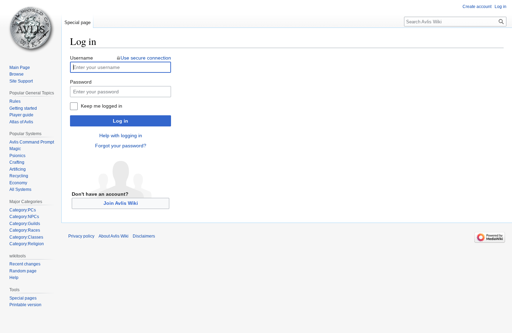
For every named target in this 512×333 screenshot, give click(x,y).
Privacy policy (81, 236)
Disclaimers (144, 236)
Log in (120, 121)
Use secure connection (146, 58)
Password (81, 82)
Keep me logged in (101, 106)
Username (81, 58)
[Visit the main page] (31, 28)
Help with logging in (120, 135)
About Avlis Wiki (114, 236)
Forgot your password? (120, 145)
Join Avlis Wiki (120, 203)
